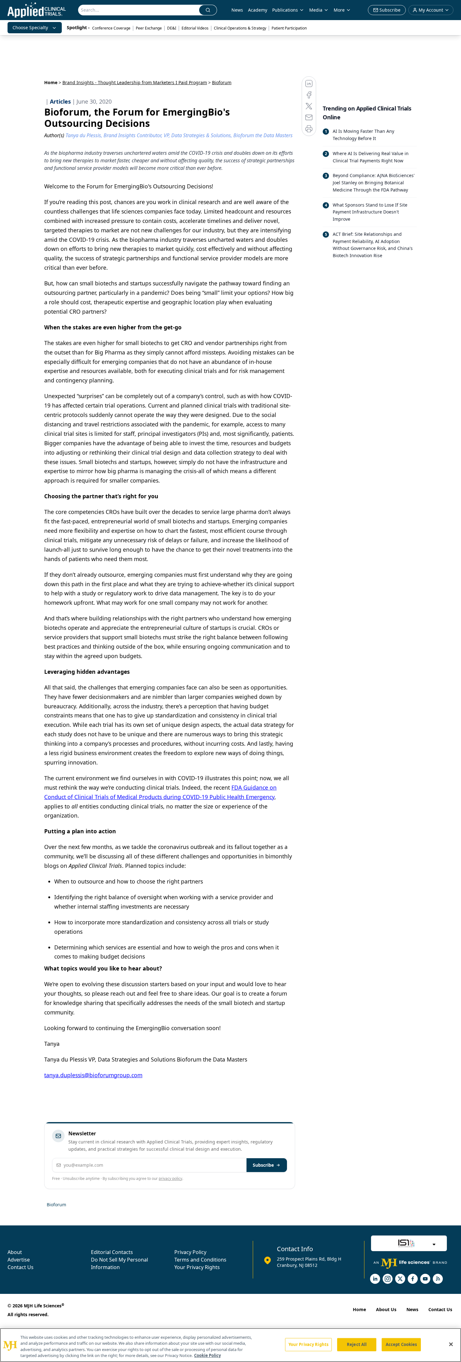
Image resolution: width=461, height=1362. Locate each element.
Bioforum (56, 1205)
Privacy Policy (190, 1252)
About (15, 1252)
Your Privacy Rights (197, 1267)
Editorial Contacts (112, 1252)
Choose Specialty (30, 27)
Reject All (357, 1344)
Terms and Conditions (200, 1259)
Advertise (19, 1259)
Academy (257, 10)
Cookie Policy (207, 1355)
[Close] (451, 1344)
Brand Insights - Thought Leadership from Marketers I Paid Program (134, 82)
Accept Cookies (401, 1344)
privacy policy (170, 1178)
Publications (285, 10)
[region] (230, 1345)
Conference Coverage (111, 28)
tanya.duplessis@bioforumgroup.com (93, 1075)
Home (50, 82)
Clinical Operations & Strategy (240, 28)
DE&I (171, 28)
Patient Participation (289, 28)
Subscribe (263, 1165)
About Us (386, 1309)
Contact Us (21, 1267)
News (237, 10)
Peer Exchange (149, 28)
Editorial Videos (195, 28)
